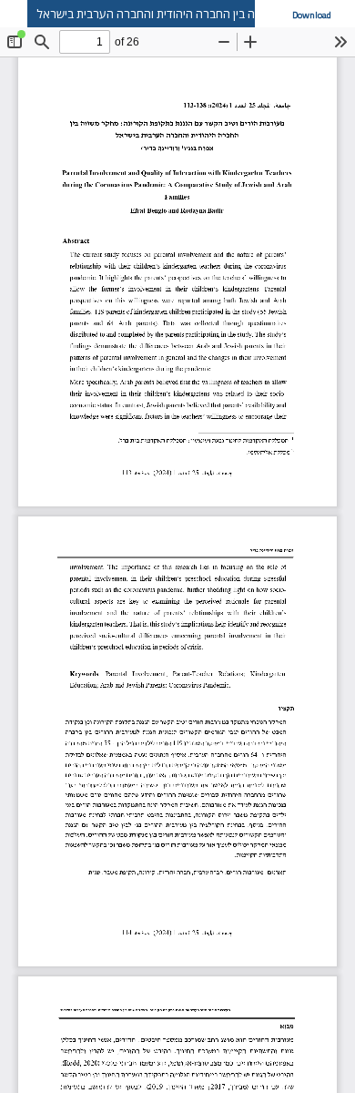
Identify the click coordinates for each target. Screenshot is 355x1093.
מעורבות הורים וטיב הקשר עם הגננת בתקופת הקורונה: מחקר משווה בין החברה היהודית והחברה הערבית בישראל (195, 14)
